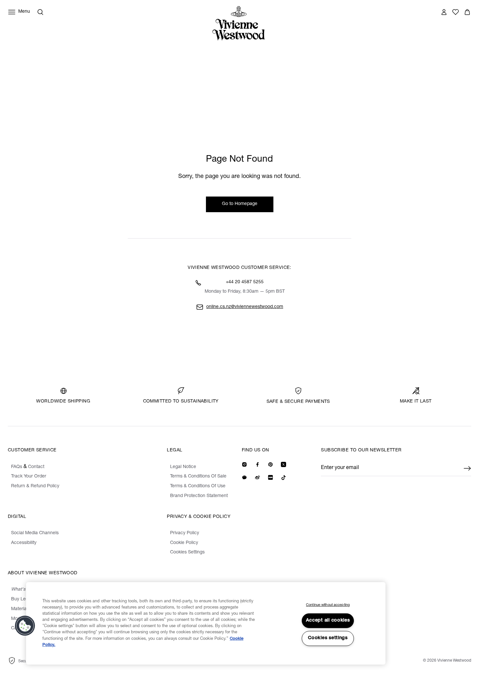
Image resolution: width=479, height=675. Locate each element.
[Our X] (283, 464)
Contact (36, 467)
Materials (20, 609)
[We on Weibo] (257, 477)
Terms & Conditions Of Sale (198, 476)
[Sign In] (444, 12)
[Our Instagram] (244, 464)
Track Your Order (28, 476)
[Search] (40, 12)
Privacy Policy (184, 533)
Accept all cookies (328, 620)
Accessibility (23, 543)
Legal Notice (183, 467)
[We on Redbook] (270, 477)
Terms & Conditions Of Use (197, 486)
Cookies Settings (187, 552)
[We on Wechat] (244, 477)
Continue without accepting (328, 605)
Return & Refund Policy (35, 486)
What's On (22, 589)
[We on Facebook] (257, 464)
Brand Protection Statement (199, 496)
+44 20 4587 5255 (245, 282)
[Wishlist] (455, 12)
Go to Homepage (239, 204)
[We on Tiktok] (283, 477)
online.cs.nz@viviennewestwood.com (244, 307)
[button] (467, 12)
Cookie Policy (184, 543)
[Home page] (240, 23)
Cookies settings (328, 638)
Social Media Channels (35, 533)
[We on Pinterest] (270, 464)
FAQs (16, 467)
